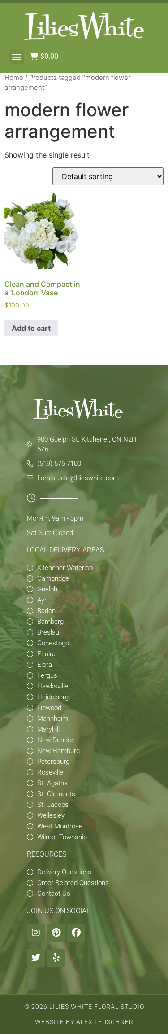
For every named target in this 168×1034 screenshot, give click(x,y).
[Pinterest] (56, 933)
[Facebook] (76, 933)
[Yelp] (56, 958)
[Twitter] (36, 958)
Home (13, 78)
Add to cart (31, 328)
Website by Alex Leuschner (84, 1021)
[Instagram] (36, 933)
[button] (16, 56)
